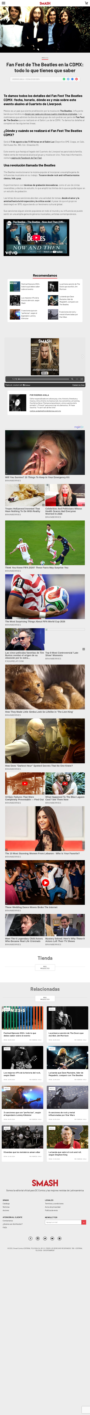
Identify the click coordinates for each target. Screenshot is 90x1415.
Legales (49, 1200)
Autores (6, 1210)
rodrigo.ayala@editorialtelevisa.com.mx (45, 411)
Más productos (45, 967)
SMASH (6, 1200)
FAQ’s (5, 1227)
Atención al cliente (12, 1217)
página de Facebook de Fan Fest (26, 157)
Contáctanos (8, 1220)
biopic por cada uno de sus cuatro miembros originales (51, 114)
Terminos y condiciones (54, 1203)
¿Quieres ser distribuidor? (13, 1224)
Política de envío (51, 1210)
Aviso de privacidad (52, 1207)
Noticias (6, 1207)
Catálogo (6, 1203)
